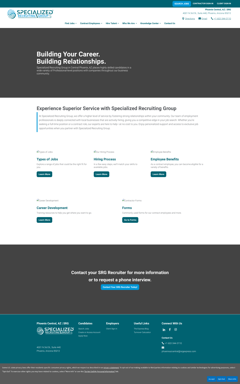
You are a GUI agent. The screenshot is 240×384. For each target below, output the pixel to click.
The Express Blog (141, 329)
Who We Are (128, 23)
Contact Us (169, 23)
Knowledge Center (149, 23)
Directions (190, 18)
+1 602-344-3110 (222, 18)
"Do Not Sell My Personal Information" (99, 371)
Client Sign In (224, 3)
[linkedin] (164, 329)
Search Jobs (181, 3)
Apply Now (83, 336)
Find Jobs (70, 23)
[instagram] (175, 329)
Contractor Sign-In (203, 3)
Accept (212, 379)
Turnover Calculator (142, 332)
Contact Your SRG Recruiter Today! (120, 287)
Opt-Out (221, 379)
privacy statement (111, 367)
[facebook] (170, 329)
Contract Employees (90, 23)
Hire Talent (111, 23)
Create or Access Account (89, 332)
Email (204, 18)
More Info (232, 379)
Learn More (44, 174)
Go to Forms (130, 220)
